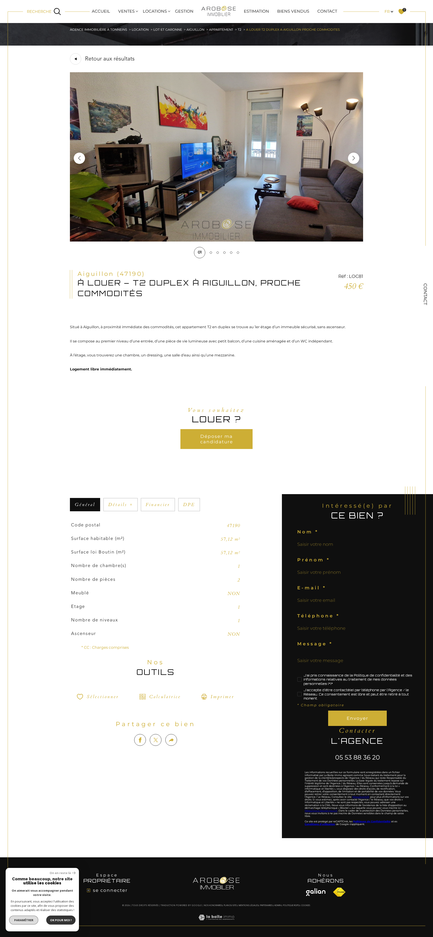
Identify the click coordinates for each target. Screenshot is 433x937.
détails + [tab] (120, 505)
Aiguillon (195, 30)
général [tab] (85, 505)
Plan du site (230, 905)
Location (140, 30)
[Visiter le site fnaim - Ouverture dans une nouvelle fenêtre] (315, 892)
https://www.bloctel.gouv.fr (321, 810)
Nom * (307, 532)
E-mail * (311, 588)
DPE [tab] (189, 505)
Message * (315, 643)
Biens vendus (293, 11)
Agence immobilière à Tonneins (98, 30)
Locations (155, 11)
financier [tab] (158, 505)
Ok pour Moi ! (61, 920)
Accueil (101, 11)
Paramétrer (23, 920)
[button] (353, 158)
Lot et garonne (167, 30)
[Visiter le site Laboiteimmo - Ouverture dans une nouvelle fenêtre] (216, 923)
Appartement (221, 30)
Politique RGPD (291, 905)
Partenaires (266, 905)
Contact (327, 11)
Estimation (256, 11)
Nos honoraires (213, 905)
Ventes (126, 11)
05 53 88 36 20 (357, 757)
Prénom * (313, 560)
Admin (277, 905)
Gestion (184, 11)
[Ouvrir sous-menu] (137, 11)
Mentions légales (248, 905)
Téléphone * (318, 615)
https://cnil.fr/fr (360, 796)
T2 (239, 30)
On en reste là (60, 873)
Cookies (305, 905)
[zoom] (216, 240)
